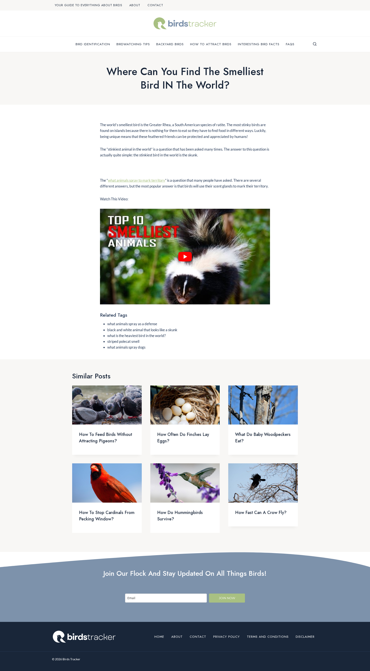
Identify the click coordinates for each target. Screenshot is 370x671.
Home (159, 636)
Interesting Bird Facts (258, 44)
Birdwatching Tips (133, 44)
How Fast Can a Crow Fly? (260, 512)
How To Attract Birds (210, 44)
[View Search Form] (315, 44)
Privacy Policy (226, 636)
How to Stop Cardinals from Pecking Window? (106, 515)
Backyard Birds (170, 44)
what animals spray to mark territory (136, 180)
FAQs (290, 44)
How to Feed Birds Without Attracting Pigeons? (105, 437)
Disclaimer (305, 636)
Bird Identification (93, 44)
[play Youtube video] (185, 256)
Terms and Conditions (268, 636)
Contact (155, 5)
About (134, 5)
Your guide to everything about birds (88, 5)
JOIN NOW (227, 598)
